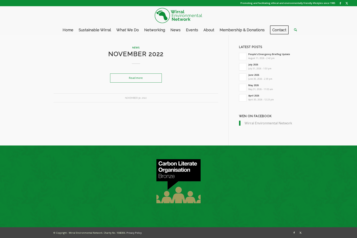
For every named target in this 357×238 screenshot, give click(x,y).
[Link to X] (347, 3)
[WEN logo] (178, 15)
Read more (136, 78)
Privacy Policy (134, 232)
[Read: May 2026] (242, 87)
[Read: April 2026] (242, 98)
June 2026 (253, 74)
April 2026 (253, 95)
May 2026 (253, 85)
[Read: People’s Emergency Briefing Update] (242, 56)
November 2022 (136, 54)
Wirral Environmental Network (268, 123)
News (135, 47)
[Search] (294, 30)
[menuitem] (68, 30)
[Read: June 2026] (242, 77)
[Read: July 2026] (242, 67)
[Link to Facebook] (340, 3)
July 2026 (253, 64)
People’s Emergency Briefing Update (269, 54)
